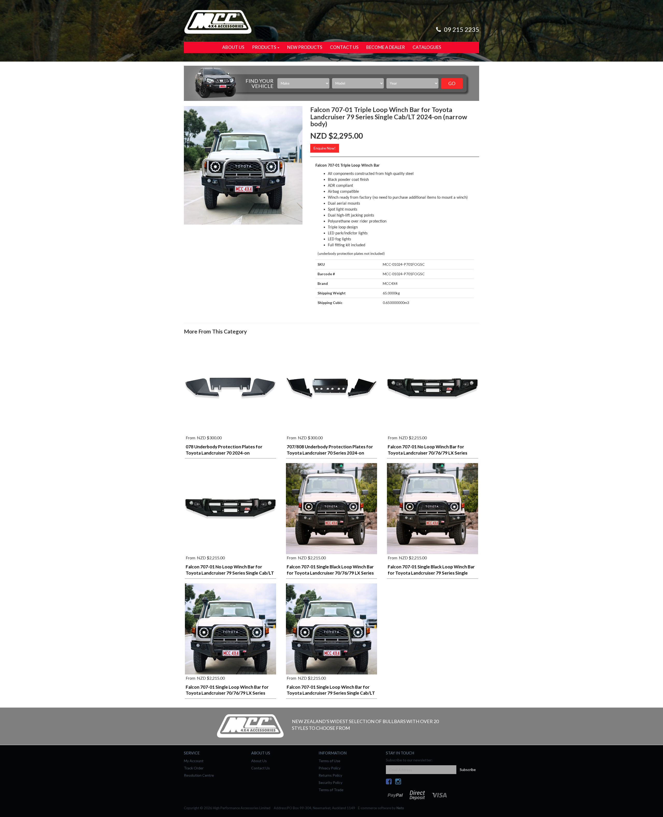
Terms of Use (329, 761)
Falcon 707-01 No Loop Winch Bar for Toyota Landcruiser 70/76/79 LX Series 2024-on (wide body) (427, 453)
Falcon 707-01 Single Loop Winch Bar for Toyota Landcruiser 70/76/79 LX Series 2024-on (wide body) (227, 693)
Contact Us (344, 47)
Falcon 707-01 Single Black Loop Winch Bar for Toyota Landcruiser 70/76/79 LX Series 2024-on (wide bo (330, 573)
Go (451, 83)
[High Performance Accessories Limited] (218, 21)
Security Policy (330, 782)
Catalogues (427, 47)
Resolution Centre (199, 775)
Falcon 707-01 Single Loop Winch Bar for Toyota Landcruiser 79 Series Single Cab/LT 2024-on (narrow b (331, 693)
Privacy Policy (330, 768)
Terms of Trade (331, 790)
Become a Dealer (385, 47)
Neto (400, 808)
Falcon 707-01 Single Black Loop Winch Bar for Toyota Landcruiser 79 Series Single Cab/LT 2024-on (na (431, 573)
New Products (304, 47)
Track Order (194, 768)
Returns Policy (330, 775)
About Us (233, 47)
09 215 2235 (461, 29)
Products (264, 47)
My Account (194, 761)
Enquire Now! (325, 148)
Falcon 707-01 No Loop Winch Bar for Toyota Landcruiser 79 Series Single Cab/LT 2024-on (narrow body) (230, 573)
